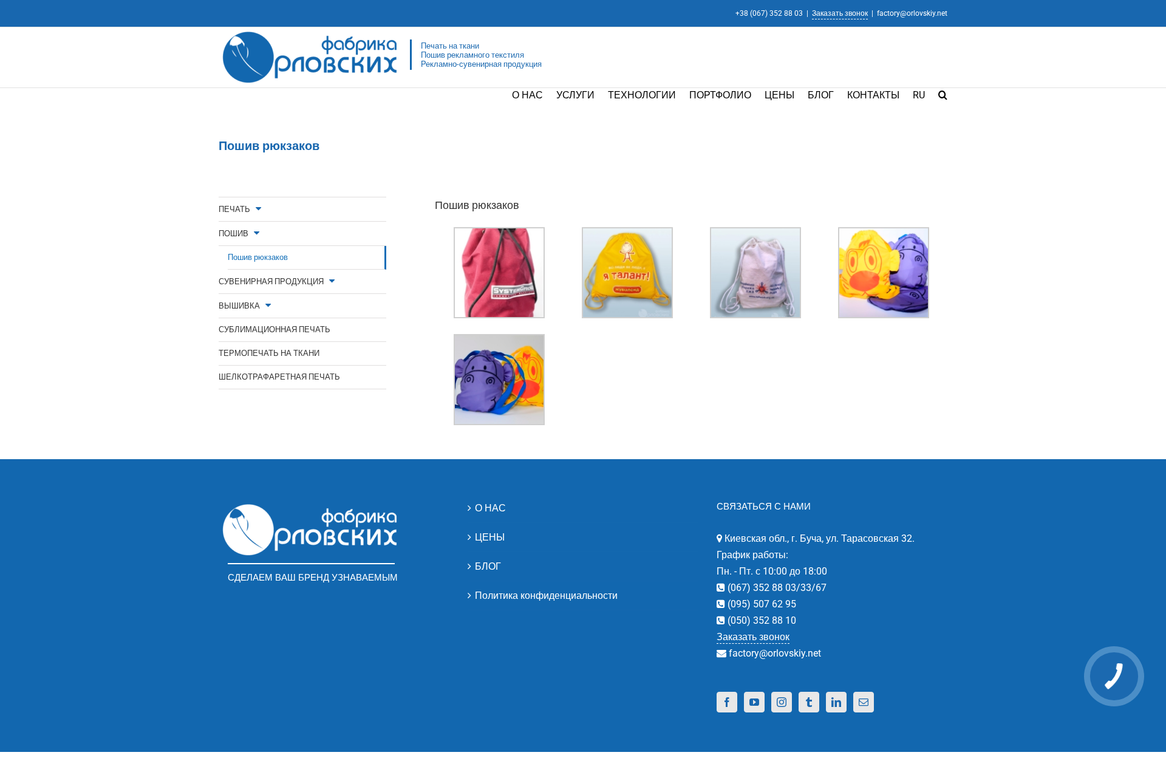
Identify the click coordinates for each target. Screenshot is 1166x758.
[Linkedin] (836, 702)
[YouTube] (754, 702)
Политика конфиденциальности (546, 595)
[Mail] (863, 702)
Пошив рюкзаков (258, 257)
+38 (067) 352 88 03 (769, 13)
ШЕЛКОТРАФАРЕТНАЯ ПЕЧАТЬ (279, 376)
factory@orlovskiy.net (912, 13)
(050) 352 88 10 (760, 620)
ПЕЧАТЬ (234, 209)
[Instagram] (781, 702)
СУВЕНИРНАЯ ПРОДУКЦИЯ (271, 281)
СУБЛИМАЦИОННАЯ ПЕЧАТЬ (274, 329)
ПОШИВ (233, 233)
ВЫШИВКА (239, 305)
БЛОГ (488, 566)
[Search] (942, 94)
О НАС (490, 508)
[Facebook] (727, 702)
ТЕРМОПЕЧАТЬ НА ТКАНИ (269, 353)
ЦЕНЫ (490, 537)
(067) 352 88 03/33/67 (776, 587)
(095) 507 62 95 (760, 604)
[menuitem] (534, 94)
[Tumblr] (809, 702)
